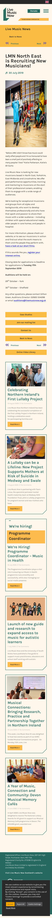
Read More (10, 908)
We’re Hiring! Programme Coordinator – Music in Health (25, 554)
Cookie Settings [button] (34, 904)
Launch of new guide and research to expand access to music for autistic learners (26, 633)
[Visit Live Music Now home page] (10, 20)
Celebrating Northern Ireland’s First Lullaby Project (25, 394)
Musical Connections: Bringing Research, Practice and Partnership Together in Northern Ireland (26, 713)
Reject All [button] (20, 904)
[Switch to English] (47, 2)
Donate (33, 11)
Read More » (15, 424)
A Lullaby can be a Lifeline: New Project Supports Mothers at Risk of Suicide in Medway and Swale (26, 471)
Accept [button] (10, 904)
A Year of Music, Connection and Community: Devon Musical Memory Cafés (24, 795)
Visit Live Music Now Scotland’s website (24, 873)
